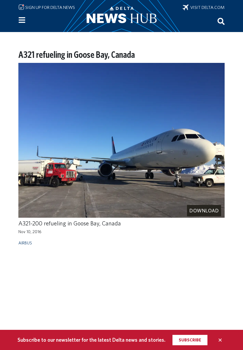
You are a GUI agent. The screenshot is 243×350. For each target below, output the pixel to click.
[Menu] (21, 20)
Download (204, 210)
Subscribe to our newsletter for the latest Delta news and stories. (91, 340)
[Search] (221, 21)
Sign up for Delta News (49, 7)
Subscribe (190, 340)
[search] (221, 21)
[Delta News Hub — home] (121, 16)
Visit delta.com (206, 7)
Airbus (25, 242)
